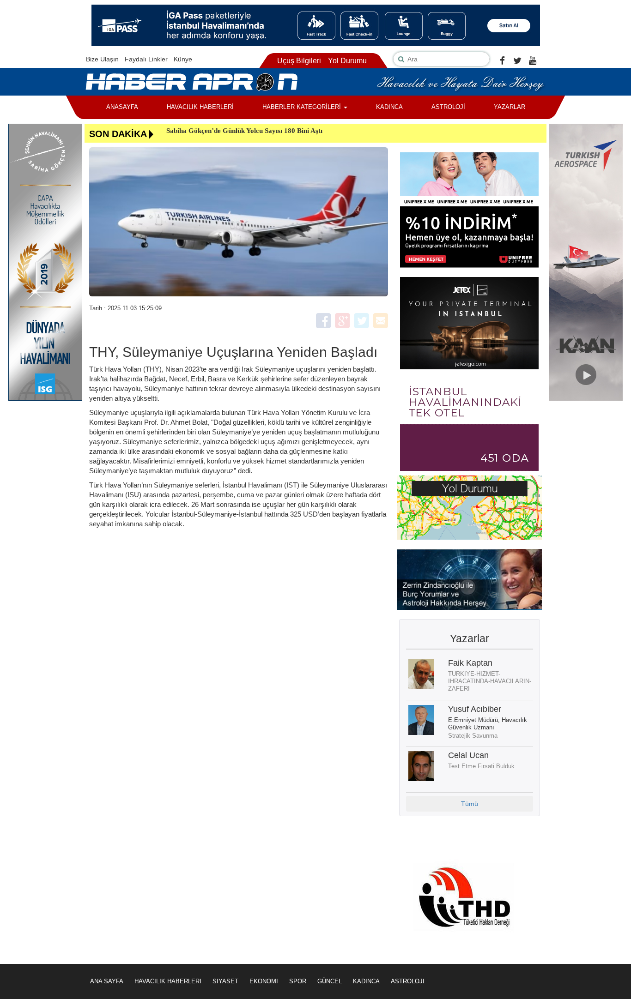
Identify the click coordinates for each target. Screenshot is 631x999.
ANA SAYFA (106, 981)
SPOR (297, 981)
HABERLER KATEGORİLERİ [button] (302, 106)
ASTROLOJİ (448, 106)
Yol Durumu (347, 61)
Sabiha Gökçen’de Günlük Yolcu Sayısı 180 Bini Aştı (244, 130)
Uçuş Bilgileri (299, 61)
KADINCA (389, 106)
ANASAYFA (122, 106)
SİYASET (225, 981)
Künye (183, 59)
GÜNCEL (329, 981)
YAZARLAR (509, 106)
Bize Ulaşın (102, 59)
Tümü (469, 803)
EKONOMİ (263, 981)
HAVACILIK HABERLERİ (200, 106)
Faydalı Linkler (146, 59)
